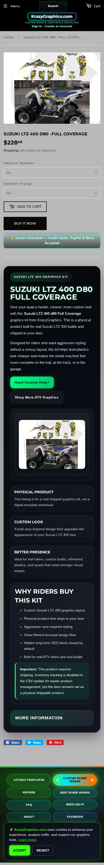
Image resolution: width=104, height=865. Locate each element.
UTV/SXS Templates (29, 779)
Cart (96, 6)
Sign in (37, 26)
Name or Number (19, 163)
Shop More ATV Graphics (37, 397)
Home (9, 37)
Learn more (27, 840)
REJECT (43, 850)
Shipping (11, 150)
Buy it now (25, 223)
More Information (39, 717)
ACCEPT (19, 850)
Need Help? (75, 803)
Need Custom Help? (32, 382)
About (29, 815)
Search (53, 6)
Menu (15, 6)
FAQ (29, 803)
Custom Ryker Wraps (75, 779)
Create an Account (58, 26)
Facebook (75, 815)
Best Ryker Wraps (75, 791)
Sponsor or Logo (18, 183)
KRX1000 (29, 791)
